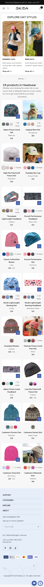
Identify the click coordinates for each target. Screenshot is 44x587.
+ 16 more (17, 297)
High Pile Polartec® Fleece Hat (11, 174)
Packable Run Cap (33, 173)
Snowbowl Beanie (11, 346)
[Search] (8, 8)
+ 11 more (17, 210)
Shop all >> (7, 71)
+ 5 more (38, 254)
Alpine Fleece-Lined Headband (11, 390)
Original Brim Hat (33, 130)
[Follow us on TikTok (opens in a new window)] (15, 547)
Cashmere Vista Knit (11, 473)
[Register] (38, 527)
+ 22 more (17, 383)
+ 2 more (38, 467)
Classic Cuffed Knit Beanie (12, 260)
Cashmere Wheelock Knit (32, 474)
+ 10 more (39, 297)
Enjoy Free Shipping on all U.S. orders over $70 (22, 2)
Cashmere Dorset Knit (33, 432)
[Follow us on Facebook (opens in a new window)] (5, 547)
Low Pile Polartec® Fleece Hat (33, 390)
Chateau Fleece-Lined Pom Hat (33, 347)
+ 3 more (17, 168)
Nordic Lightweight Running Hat (11, 304)
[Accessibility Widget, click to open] (40, 583)
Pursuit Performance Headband (33, 217)
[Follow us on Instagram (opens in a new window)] (10, 547)
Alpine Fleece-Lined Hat (11, 131)
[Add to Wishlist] (18, 102)
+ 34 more (17, 124)
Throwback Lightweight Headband (11, 217)
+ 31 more (39, 124)
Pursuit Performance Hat (33, 260)
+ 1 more (38, 211)
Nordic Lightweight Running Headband (33, 304)
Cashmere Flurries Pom (11, 432)
